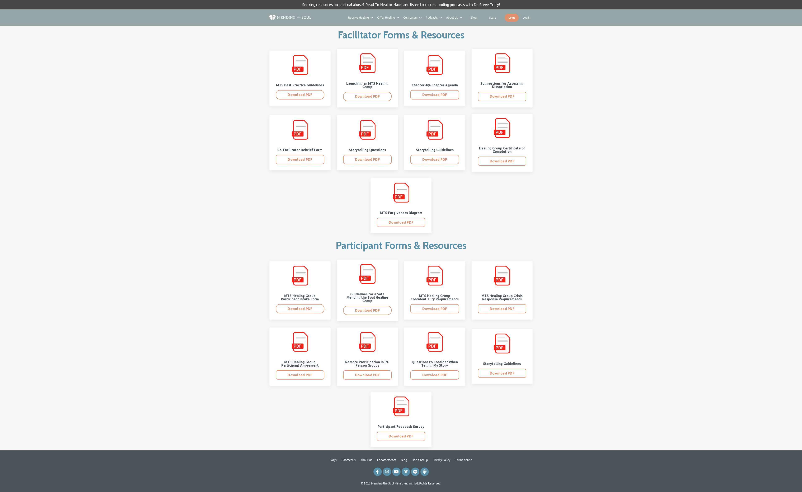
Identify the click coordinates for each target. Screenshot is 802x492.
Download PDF (300, 95)
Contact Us (348, 460)
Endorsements (386, 460)
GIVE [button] (511, 17)
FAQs (333, 460)
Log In (526, 17)
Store (492, 17)
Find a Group (420, 460)
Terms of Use (463, 460)
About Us (366, 460)
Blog (474, 17)
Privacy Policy (441, 460)
